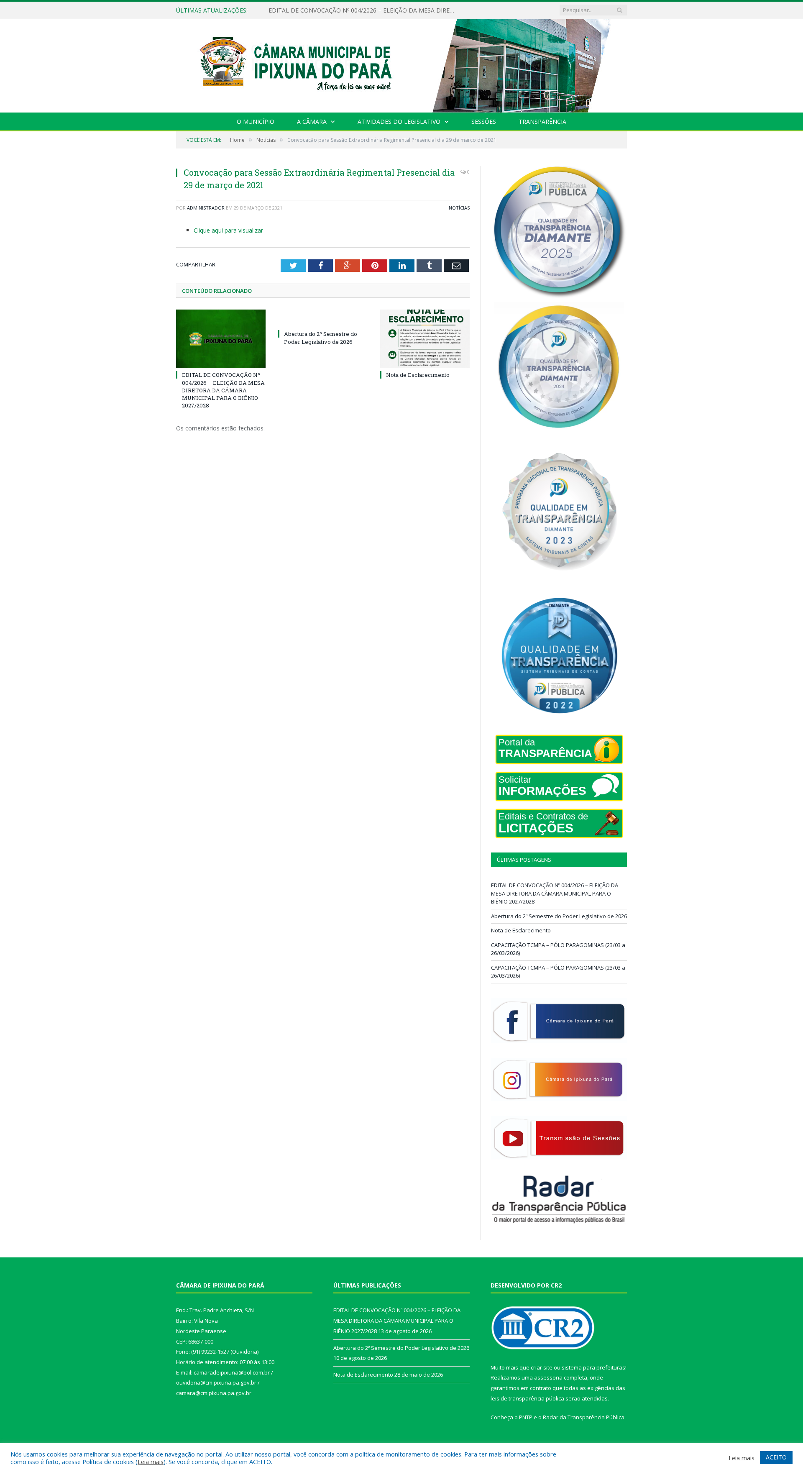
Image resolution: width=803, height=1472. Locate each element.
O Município (255, 121)
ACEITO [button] (776, 1457)
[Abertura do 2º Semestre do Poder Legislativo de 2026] (323, 318)
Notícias (459, 208)
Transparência (542, 121)
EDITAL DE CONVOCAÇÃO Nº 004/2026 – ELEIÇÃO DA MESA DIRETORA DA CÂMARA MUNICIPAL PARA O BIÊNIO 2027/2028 (223, 390)
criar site (541, 1367)
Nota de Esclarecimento (418, 375)
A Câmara (312, 121)
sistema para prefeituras (593, 1367)
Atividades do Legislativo (399, 121)
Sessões (483, 121)
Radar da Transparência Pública (583, 1417)
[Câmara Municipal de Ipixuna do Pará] (401, 63)
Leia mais (151, 1461)
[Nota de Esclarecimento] (425, 339)
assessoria (548, 1377)
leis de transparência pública (527, 1398)
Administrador (206, 208)
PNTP (525, 1417)
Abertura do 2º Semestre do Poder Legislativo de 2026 (342, 10)
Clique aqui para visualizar (228, 230)
